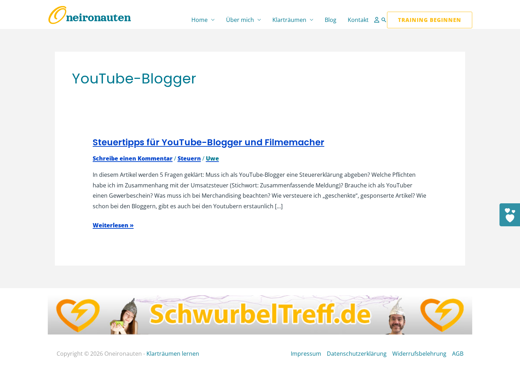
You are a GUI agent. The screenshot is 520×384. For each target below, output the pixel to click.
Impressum (306, 353)
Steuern (189, 158)
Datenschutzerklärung (357, 353)
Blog (330, 20)
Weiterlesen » (113, 226)
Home (199, 20)
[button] (384, 20)
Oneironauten (89, 17)
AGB (457, 353)
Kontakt (358, 20)
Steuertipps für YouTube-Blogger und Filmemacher (208, 142)
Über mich (240, 20)
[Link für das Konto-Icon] (377, 20)
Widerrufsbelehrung (419, 353)
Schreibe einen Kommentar (133, 158)
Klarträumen (289, 20)
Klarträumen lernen (172, 353)
